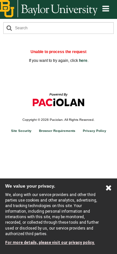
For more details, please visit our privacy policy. (50, 242)
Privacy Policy (94, 131)
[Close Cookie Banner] (109, 189)
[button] (105, 8)
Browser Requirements (57, 131)
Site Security (21, 131)
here (83, 60)
